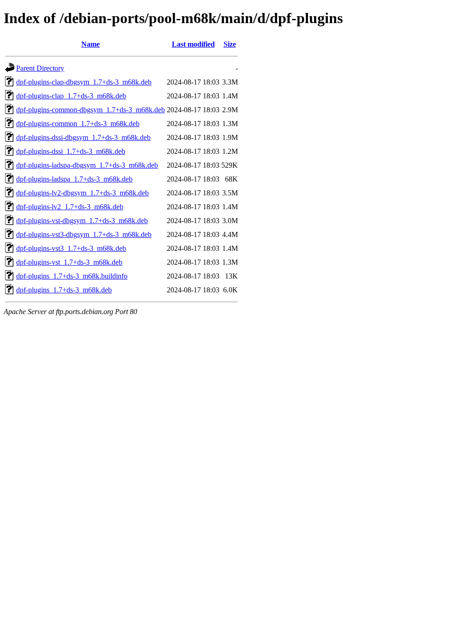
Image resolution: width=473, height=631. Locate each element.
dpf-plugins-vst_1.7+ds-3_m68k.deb (69, 262)
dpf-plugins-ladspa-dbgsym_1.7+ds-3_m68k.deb (87, 165)
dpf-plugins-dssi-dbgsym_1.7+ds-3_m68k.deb (83, 137)
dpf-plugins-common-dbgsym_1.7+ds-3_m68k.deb (90, 110)
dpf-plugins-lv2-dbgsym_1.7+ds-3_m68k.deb (82, 193)
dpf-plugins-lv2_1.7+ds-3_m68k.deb (69, 207)
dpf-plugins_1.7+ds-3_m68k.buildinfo (71, 276)
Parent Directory (40, 68)
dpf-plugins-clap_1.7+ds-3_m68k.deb (71, 96)
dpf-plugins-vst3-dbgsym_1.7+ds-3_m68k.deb (84, 234)
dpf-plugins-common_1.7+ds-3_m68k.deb (77, 123)
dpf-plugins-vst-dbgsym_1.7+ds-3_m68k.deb (82, 220)
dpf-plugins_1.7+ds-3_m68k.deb (64, 290)
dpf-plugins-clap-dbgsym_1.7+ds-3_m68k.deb (84, 82)
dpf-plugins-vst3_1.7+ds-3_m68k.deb (71, 248)
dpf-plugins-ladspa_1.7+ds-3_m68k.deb (74, 179)
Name (90, 44)
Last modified (193, 44)
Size (230, 44)
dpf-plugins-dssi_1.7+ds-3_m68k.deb (70, 151)
